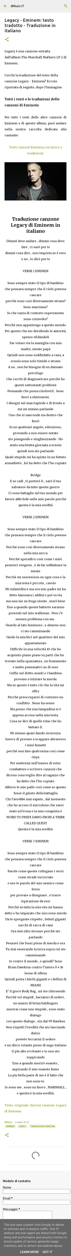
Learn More (29, 1252)
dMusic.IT (17, 6)
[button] (7, 39)
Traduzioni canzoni (42, 1126)
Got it (47, 1252)
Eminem (10, 1126)
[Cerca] (65, 6)
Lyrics (22, 1126)
